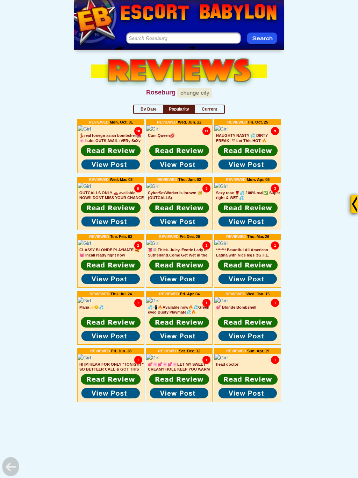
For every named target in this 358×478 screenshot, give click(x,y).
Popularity (179, 109)
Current (209, 109)
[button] (111, 150)
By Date (149, 109)
